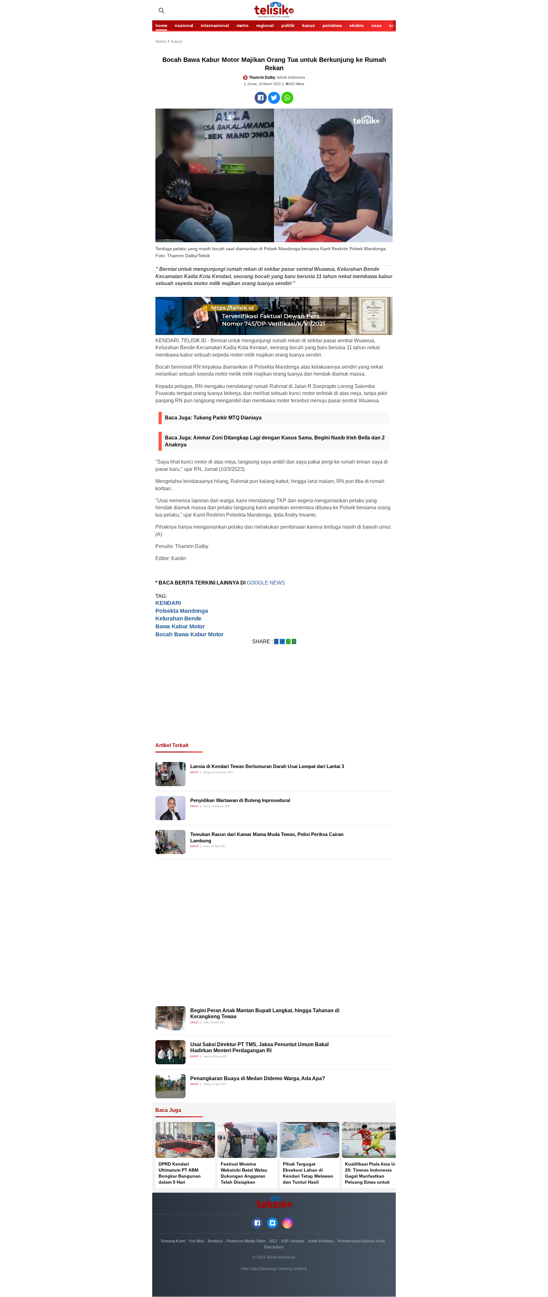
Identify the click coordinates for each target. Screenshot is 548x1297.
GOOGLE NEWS (266, 582)
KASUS (308, 25)
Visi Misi (196, 1241)
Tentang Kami (172, 1241)
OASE (376, 25)
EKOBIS (356, 25)
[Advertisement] (274, 701)
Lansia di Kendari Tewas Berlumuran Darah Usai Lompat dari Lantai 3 (267, 766)
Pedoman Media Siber (246, 1241)
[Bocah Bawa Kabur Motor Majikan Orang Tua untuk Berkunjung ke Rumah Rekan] (261, 98)
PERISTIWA (332, 25)
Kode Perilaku (321, 1241)
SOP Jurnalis (292, 1241)
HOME (161, 25)
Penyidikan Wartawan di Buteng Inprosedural (240, 800)
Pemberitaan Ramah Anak (361, 1241)
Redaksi (215, 1241)
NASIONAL (184, 25)
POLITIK (288, 25)
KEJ (273, 1241)
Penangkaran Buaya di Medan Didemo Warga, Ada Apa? (257, 1078)
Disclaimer (274, 1247)
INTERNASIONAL (215, 25)
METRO (243, 25)
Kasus (177, 42)
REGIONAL (265, 25)
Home (161, 42)
